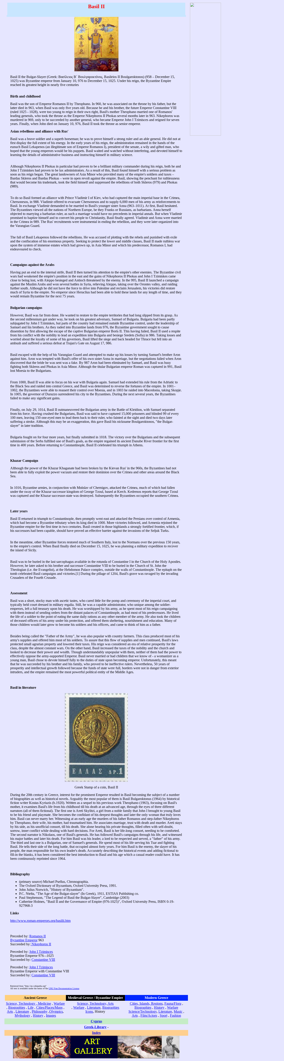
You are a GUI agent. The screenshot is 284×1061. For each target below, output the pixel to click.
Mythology (22, 1015)
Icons (89, 1011)
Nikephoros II (41, 944)
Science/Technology (142, 1011)
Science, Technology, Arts (95, 1003)
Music (178, 1011)
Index (96, 1033)
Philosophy (39, 1011)
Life (31, 1007)
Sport (163, 1015)
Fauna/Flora (172, 1003)
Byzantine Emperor (23, 940)
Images (51, 1015)
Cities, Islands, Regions (146, 1003)
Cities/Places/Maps (49, 1007)
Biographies (16, 1007)
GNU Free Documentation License (64, 988)
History (38, 1015)
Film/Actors (148, 1015)
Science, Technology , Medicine (28, 1003)
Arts (10, 1011)
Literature (22, 1011)
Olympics (56, 1011)
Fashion (175, 1015)
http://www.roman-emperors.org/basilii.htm (40, 921)
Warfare (59, 1003)
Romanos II (37, 936)
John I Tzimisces (41, 952)
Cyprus (96, 1021)
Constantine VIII (43, 960)
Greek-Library (95, 1027)
